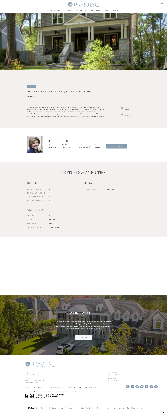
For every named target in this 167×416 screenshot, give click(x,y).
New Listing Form (124, 408)
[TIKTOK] (151, 386)
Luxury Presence (66, 408)
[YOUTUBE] (142, 386)
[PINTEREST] (146, 386)
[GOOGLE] (156, 386)
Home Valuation (81, 10)
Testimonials (137, 408)
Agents (107, 10)
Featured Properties (53, 10)
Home (27, 387)
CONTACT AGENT (116, 146)
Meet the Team (39, 387)
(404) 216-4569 (67, 147)
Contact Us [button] (83, 337)
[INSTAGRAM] (132, 386)
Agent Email (112, 408)
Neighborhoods (95, 10)
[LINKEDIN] (137, 386)
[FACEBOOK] (127, 386)
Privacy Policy (101, 408)
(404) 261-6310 (112, 380)
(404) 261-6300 (112, 374)
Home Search (68, 10)
